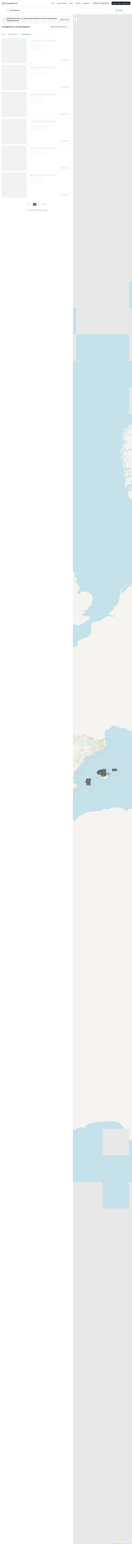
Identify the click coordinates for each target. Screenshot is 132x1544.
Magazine (86, 3)
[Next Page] (41, 204)
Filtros (121, 10)
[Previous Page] (31, 204)
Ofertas (78, 3)
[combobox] (58, 10)
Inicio (53, 3)
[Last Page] (45, 204)
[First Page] (27, 204)
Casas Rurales (62, 3)
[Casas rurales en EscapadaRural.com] (9, 3)
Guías (71, 3)
